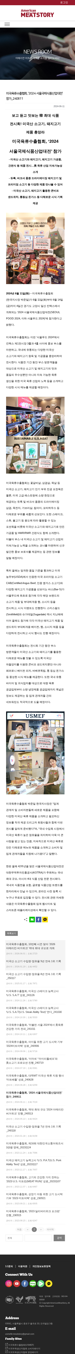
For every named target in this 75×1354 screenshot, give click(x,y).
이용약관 (22, 1266)
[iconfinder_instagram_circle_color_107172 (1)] (8, 1282)
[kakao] (48, 1282)
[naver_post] (32, 1282)
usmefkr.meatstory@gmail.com (19, 1334)
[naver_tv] (40, 1282)
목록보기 (11, 933)
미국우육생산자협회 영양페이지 (23, 1352)
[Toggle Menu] (7, 24)
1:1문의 (9, 1266)
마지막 (50, 1229)
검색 (59, 1237)
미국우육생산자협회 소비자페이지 (24, 1348)
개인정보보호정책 (41, 1266)
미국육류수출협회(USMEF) (21, 1345)
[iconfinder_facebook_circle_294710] (24, 1282)
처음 (19, 1229)
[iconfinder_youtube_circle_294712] (16, 1282)
